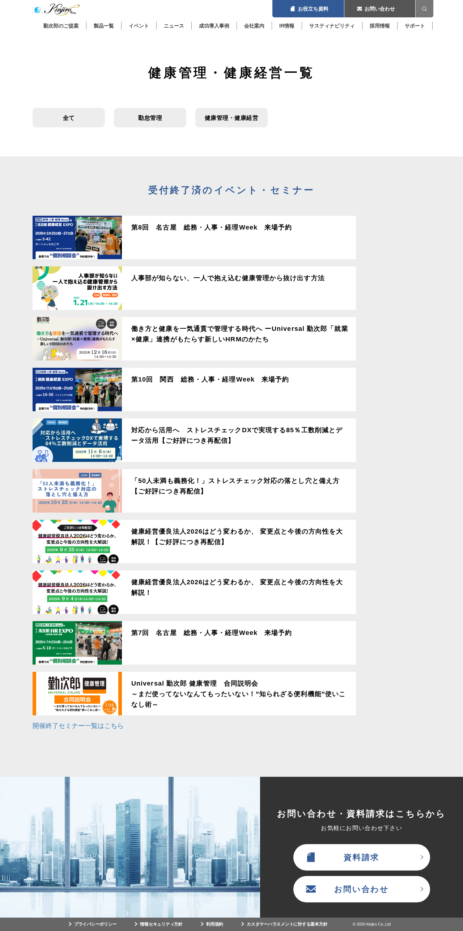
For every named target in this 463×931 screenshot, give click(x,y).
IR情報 (286, 26)
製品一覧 (104, 26)
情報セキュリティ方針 (161, 924)
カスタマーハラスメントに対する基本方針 (287, 924)
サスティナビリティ (332, 26)
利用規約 (214, 924)
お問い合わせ (380, 9)
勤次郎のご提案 (61, 26)
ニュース (174, 26)
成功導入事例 (214, 26)
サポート (415, 26)
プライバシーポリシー (95, 924)
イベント (139, 26)
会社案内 (254, 26)
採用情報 (380, 26)
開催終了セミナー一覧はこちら (78, 725)
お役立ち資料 (308, 9)
